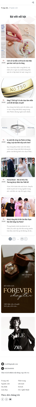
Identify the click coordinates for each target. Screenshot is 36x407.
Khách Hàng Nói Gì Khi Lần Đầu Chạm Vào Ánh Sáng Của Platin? (19, 220)
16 (22, 239)
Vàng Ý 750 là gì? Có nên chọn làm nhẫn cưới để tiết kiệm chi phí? (20, 101)
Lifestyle (21, 384)
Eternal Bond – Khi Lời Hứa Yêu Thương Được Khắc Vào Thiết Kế (18, 181)
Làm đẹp (4, 390)
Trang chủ (4, 8)
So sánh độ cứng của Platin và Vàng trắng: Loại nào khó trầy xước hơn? (19, 141)
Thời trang (22, 381)
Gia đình (4, 387)
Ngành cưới (5, 384)
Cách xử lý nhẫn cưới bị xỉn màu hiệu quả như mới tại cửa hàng (19, 62)
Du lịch (20, 387)
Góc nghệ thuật (23, 390)
